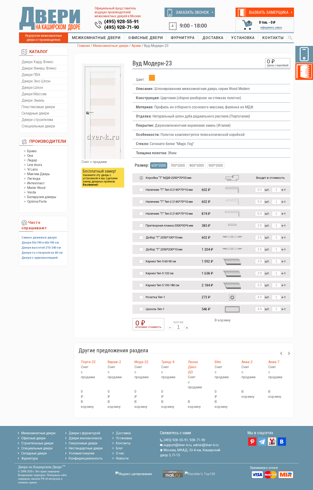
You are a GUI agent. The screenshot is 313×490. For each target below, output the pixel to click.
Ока (30, 155)
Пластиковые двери (38, 107)
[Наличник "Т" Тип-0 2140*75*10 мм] (232, 189)
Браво (32, 151)
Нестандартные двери (86, 448)
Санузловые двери (83, 443)
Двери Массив (34, 94)
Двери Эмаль (33, 100)
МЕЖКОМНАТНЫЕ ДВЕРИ (96, 38)
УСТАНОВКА (243, 38)
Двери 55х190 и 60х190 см (40, 242)
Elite (218, 362)
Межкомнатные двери (110, 46)
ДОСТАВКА (213, 38)
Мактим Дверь (38, 174)
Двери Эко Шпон (36, 81)
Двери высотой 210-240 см (41, 247)
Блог (119, 448)
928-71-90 (197, 440)
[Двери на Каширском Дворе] (50, 19)
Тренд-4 (167, 362)
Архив (136, 46)
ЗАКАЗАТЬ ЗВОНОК (192, 12)
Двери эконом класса (85, 438)
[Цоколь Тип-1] (232, 309)
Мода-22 (141, 362)
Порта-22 (88, 362)
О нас (120, 453)
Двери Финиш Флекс (39, 68)
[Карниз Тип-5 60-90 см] (232, 261)
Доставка (123, 433)
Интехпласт (36, 183)
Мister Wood (36, 188)
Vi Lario (32, 169)
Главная (83, 46)
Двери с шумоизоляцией (40, 257)
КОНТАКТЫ (273, 38)
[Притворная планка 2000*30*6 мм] (232, 224)
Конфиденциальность (86, 458)
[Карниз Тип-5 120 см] (232, 273)
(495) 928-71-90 (121, 27)
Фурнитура (29, 458)
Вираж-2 (114, 362)
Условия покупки (81, 453)
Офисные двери (33, 438)
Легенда (33, 178)
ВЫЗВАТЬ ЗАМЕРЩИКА (268, 12)
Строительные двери (37, 443)
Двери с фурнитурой (84, 433)
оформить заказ (271, 27)
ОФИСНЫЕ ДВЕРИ (145, 38)
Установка (124, 438)
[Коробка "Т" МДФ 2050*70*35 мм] (232, 177)
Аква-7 (273, 362)
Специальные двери (38, 126)
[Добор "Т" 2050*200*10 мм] (232, 248)
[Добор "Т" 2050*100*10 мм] (232, 236)
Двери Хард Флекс (38, 62)
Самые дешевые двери (39, 237)
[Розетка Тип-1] (232, 297)
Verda (31, 192)
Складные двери (35, 113)
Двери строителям (37, 120)
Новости (122, 458)
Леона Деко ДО (193, 367)
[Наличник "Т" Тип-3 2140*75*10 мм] (232, 213)
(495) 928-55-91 (121, 21)
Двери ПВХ (31, 75)
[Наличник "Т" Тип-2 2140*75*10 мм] (232, 201)
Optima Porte (37, 201)
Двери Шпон (32, 87)
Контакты (123, 443)
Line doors (34, 165)
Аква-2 (247, 362)
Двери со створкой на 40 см (42, 252)
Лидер (32, 160)
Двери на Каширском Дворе (40, 467)
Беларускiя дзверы (41, 197)
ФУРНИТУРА (183, 38)
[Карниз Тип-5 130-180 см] (232, 285)
